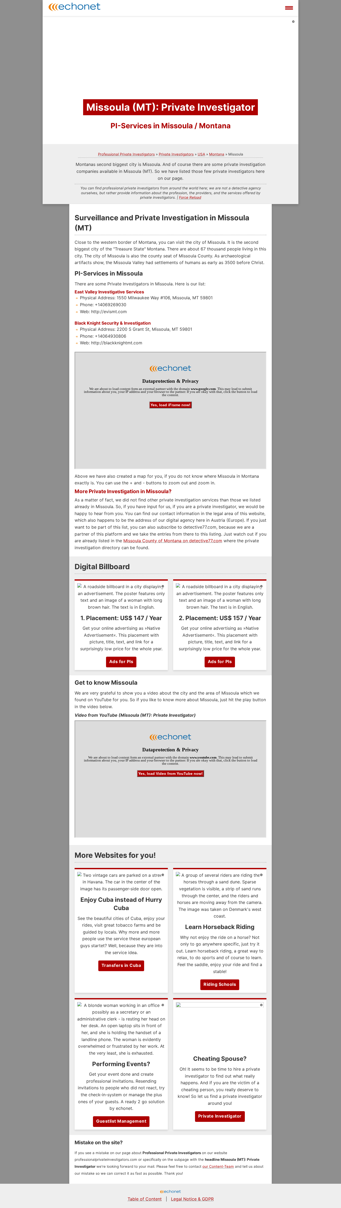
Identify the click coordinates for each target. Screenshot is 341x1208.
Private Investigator (220, 1116)
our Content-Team (218, 1166)
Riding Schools (220, 984)
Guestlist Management (121, 1121)
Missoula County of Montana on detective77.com (172, 540)
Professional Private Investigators (126, 154)
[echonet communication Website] (170, 1192)
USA (201, 154)
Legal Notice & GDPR (192, 1199)
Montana (216, 154)
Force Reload (190, 197)
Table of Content (145, 1199)
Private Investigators (176, 154)
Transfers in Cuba (121, 965)
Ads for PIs (121, 661)
